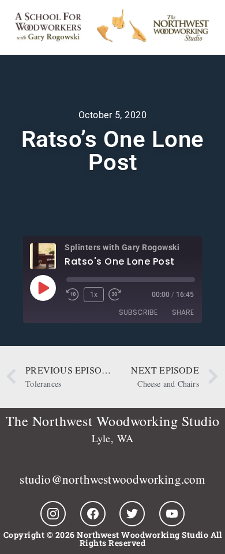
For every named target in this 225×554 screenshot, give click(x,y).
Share (183, 312)
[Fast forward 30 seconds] (117, 294)
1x (93, 295)
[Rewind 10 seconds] (72, 294)
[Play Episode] (42, 287)
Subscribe (138, 312)
